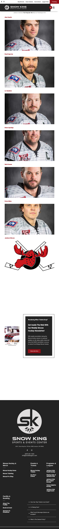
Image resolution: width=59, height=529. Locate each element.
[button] (50, 7)
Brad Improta (9, 54)
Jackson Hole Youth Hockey (50, 471)
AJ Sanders (8, 91)
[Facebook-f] (1, 1)
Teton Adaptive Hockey (51, 485)
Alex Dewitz (8, 17)
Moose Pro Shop (8, 476)
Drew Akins (8, 201)
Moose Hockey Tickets (35, 471)
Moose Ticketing (8, 473)
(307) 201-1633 (29, 454)
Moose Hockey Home (9, 470)
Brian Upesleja (9, 127)
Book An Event (7, 508)
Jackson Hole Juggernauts (50, 490)
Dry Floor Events (33, 475)
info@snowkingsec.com (29, 455)
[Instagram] (4, 1)
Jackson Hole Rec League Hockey (50, 480)
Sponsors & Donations (6, 511)
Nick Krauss (8, 164)
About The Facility (6, 504)
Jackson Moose (10, 238)
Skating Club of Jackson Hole (51, 475)
